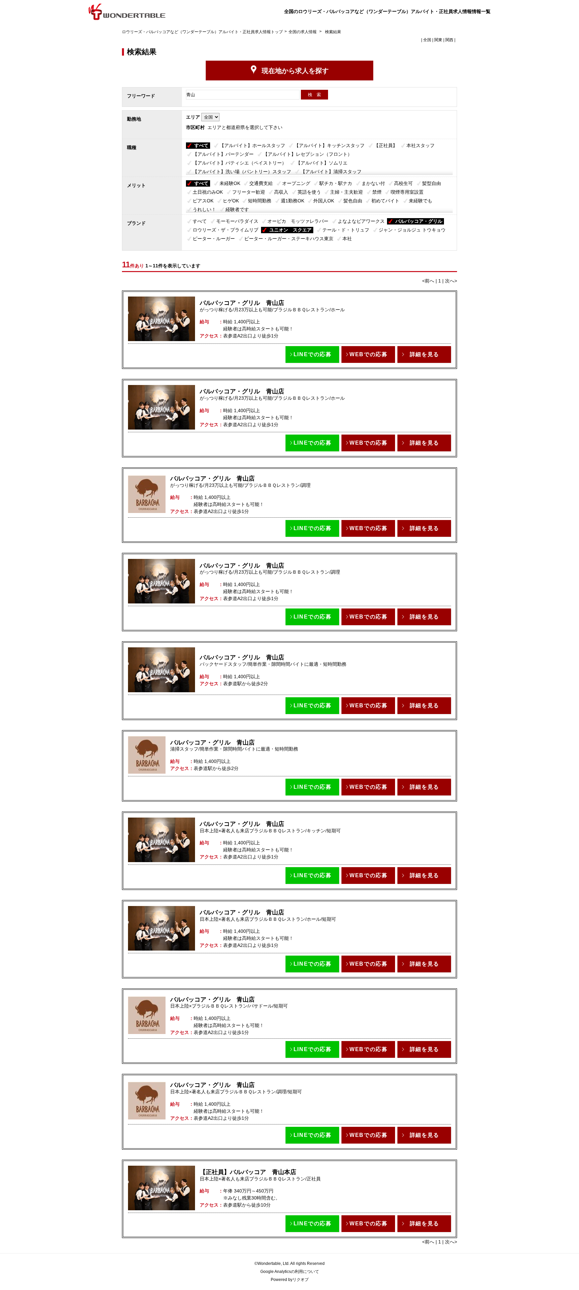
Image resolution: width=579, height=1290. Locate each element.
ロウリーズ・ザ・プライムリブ (225, 230)
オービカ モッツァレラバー (297, 221)
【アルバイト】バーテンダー (223, 154)
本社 (347, 238)
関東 (438, 40)
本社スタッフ (420, 145)
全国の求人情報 (303, 31)
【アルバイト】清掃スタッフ (331, 171)
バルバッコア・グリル (418, 221)
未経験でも (420, 200)
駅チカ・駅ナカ (335, 183)
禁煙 (377, 192)
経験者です (237, 209)
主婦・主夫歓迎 (346, 192)
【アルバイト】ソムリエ (321, 163)
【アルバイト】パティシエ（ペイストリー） (239, 163)
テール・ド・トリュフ (345, 230)
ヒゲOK (231, 200)
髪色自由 (352, 200)
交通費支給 (261, 183)
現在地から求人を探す (295, 70)
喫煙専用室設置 (407, 192)
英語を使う (309, 192)
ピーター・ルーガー (214, 238)
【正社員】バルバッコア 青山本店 (248, 1172)
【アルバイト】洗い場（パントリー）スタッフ (242, 171)
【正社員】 (385, 145)
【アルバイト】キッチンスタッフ (329, 145)
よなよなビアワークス (361, 221)
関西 (449, 40)
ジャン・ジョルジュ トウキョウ (412, 230)
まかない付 (373, 183)
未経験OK (229, 183)
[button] (312, 354)
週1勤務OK (292, 200)
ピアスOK (203, 200)
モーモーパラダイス (237, 221)
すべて (201, 145)
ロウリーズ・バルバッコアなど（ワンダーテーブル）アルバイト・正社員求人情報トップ (202, 31)
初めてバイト (385, 200)
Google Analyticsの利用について (289, 1271)
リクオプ (301, 1279)
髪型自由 (431, 183)
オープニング (296, 183)
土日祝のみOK (208, 192)
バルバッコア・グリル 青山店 (242, 303)
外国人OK (323, 200)
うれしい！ (204, 209)
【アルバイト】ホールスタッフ (252, 145)
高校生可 (403, 183)
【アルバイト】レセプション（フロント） (307, 154)
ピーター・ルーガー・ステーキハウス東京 (288, 238)
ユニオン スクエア (290, 230)
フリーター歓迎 (248, 192)
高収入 (281, 192)
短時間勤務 (259, 200)
